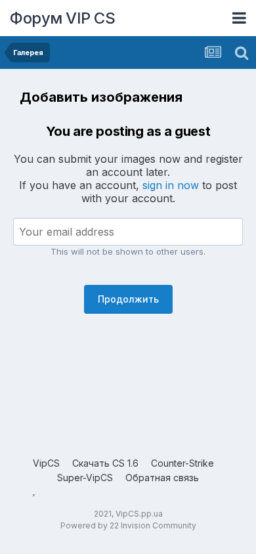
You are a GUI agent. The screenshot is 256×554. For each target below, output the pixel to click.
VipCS (46, 463)
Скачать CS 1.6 (105, 463)
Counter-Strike (182, 463)
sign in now (170, 185)
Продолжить (128, 299)
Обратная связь (162, 477)
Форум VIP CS (62, 18)
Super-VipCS (85, 477)
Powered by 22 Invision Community (128, 525)
